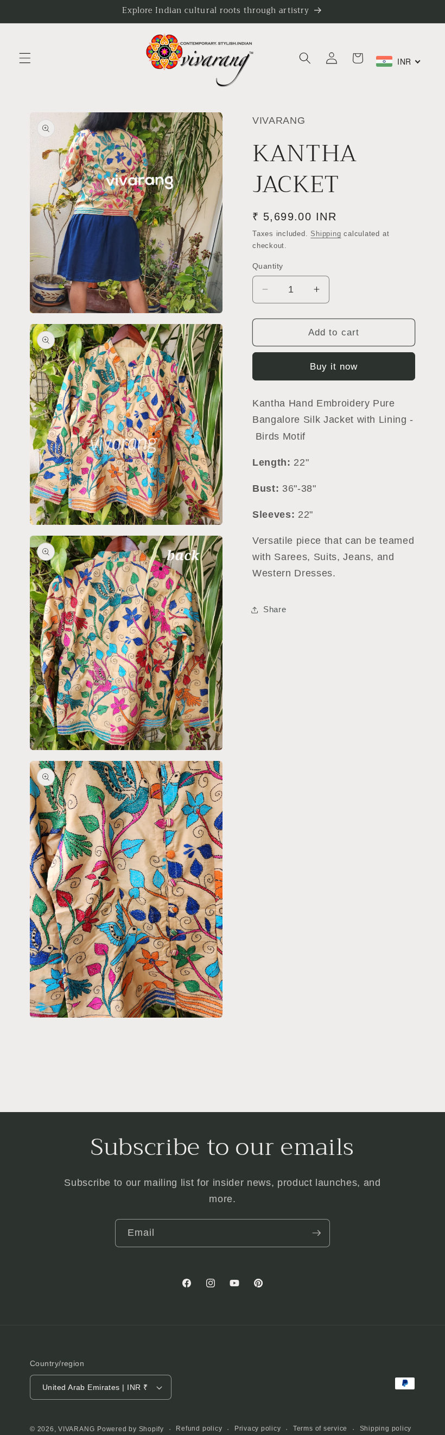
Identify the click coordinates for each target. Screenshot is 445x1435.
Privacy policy (257, 1428)
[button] (25, 58)
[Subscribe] (316, 1233)
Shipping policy (386, 1428)
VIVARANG (76, 1429)
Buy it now (334, 366)
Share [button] (274, 609)
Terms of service (320, 1428)
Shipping (325, 234)
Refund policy (199, 1428)
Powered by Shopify (130, 1429)
